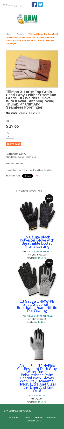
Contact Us (33, 420)
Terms (27, 417)
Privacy (38, 417)
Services (51, 417)
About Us (14, 417)
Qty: (8, 132)
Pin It (37, 176)
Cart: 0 (17, 5)
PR (7, 121)
